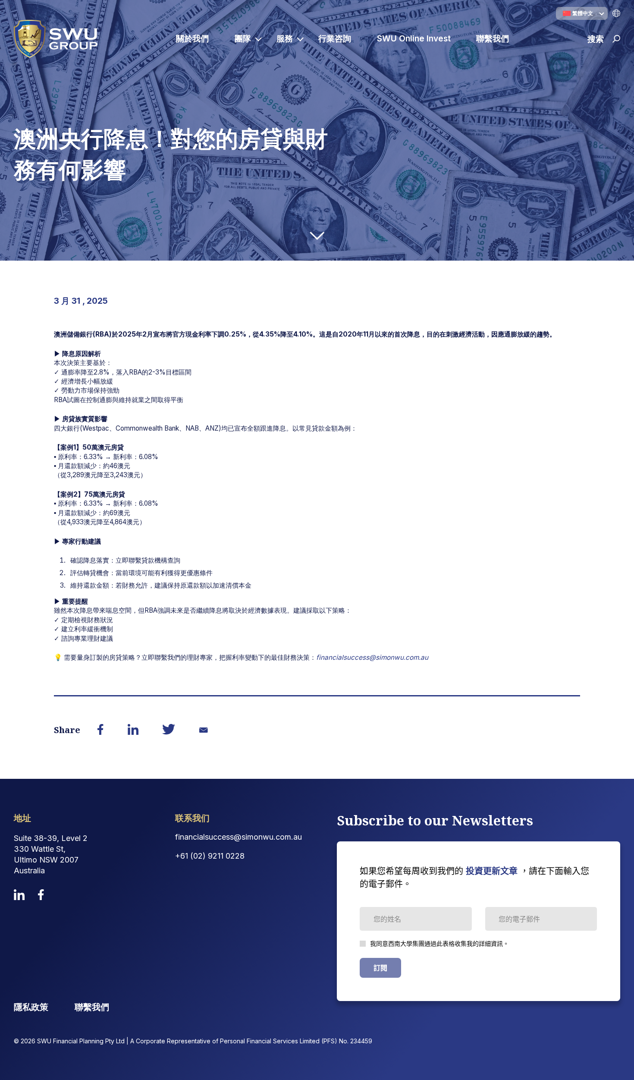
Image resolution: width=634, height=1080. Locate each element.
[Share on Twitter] (169, 730)
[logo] (55, 39)
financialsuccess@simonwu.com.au (372, 657)
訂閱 (380, 967)
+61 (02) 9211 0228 (210, 855)
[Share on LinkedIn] (133, 730)
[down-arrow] (317, 236)
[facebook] (41, 894)
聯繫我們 (492, 38)
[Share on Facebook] (100, 730)
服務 (284, 38)
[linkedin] (19, 894)
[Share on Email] (203, 730)
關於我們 (192, 38)
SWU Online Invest (414, 38)
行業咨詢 (334, 38)
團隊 (243, 38)
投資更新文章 (492, 871)
